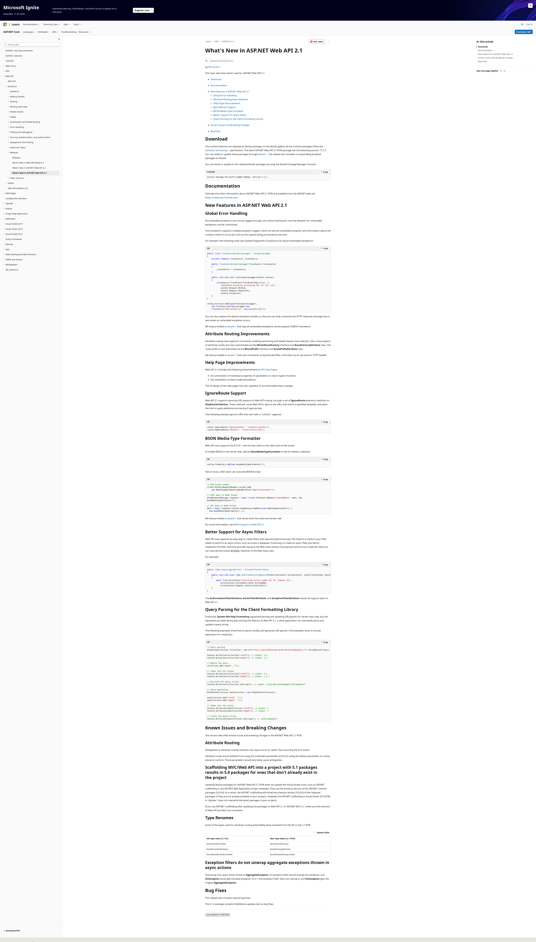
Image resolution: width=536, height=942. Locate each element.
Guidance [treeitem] (14, 91)
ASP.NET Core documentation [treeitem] (19, 50)
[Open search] (522, 24)
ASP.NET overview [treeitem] (14, 55)
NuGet (261, 154)
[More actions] (328, 41)
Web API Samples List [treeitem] (18, 188)
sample (230, 326)
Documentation (218, 85)
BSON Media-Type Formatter (228, 111)
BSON (237, 445)
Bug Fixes (215, 131)
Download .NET (523, 32)
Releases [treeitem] (16, 157)
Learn (208, 41)
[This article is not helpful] (504, 71)
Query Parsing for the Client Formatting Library (238, 118)
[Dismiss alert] (530, 5)
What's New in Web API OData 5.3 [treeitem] (28, 162)
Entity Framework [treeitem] (14, 239)
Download (215, 79)
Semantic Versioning (216, 150)
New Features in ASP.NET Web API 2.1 (230, 91)
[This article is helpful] (501, 71)
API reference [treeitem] (12, 269)
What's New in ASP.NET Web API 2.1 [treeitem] (29, 173)
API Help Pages (269, 369)
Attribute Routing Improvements (230, 99)
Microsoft (213, 67)
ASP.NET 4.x (227, 41)
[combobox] (31, 44)
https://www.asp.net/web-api (221, 197)
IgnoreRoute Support (224, 107)
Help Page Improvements (226, 103)
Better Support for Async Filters (230, 115)
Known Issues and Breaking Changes (230, 125)
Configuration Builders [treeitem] (16, 198)
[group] (268, 580)
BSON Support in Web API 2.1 (249, 524)
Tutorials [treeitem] (10, 60)
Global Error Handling (224, 95)
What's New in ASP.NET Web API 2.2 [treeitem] (29, 168)
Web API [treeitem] (12, 81)
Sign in (529, 24)
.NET (216, 41)
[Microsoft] (5, 24)
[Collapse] (59, 39)
